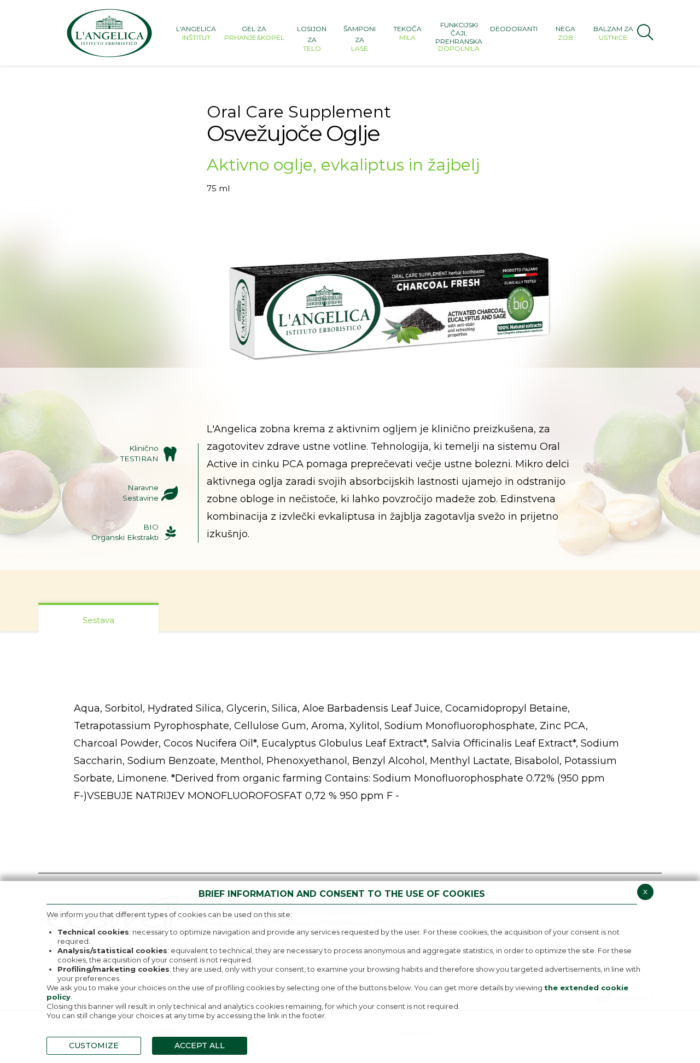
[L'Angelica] (109, 33)
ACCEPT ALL (199, 1045)
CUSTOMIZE (94, 1045)
